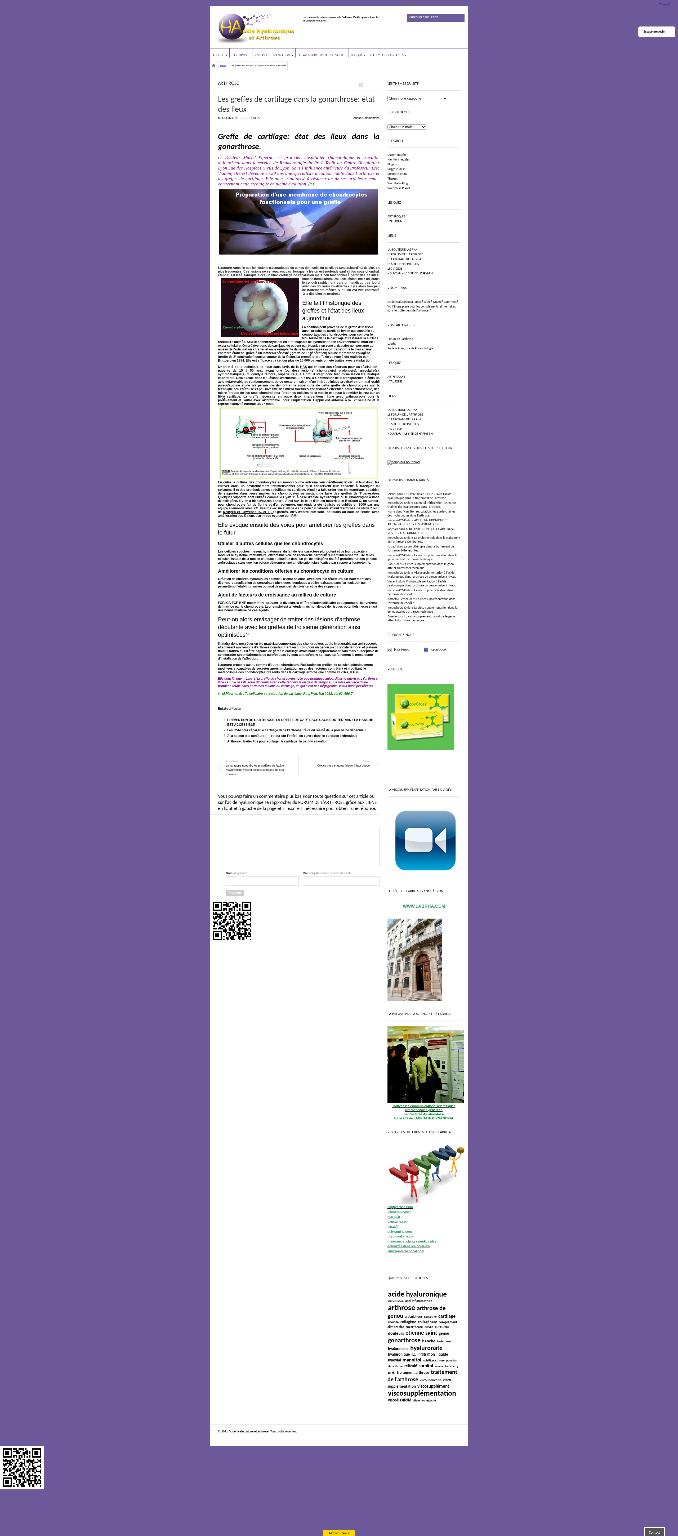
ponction (451, 1360)
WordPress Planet (398, 188)
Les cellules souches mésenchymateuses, (250, 551)
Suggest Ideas (396, 169)
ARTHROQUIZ (396, 216)
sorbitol (426, 1366)
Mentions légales (398, 159)
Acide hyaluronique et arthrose (214, 65)
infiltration (426, 1355)
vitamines (419, 1400)
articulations (413, 1317)
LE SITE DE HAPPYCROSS (403, 264)
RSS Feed (401, 650)
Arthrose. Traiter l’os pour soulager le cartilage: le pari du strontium (277, 741)
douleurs (396, 1334)
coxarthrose (414, 1327)
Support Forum (397, 174)
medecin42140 (228, 117)
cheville (393, 1322)
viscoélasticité (399, 1401)
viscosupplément (433, 1386)
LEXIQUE (357, 55)
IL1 (414, 1354)
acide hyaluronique (417, 1294)
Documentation (397, 155)
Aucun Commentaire (366, 117)
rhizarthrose (395, 1366)
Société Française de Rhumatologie (410, 348)
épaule (431, 1400)
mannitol (412, 1360)
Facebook (438, 650)
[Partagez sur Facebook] (361, 85)
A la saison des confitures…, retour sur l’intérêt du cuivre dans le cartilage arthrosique (292, 736)
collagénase (427, 1322)
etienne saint (421, 1333)
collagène (408, 1322)
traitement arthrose (413, 1373)
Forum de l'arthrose (400, 339)
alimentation (396, 1301)
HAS (303, 367)
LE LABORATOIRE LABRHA (404, 259)
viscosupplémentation (422, 1393)
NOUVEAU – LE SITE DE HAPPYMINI (410, 273)
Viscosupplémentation (272, 55)
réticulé (410, 1366)
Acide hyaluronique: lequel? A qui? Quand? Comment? (422, 302)
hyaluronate (426, 1348)
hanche (428, 1341)
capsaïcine (430, 1317)
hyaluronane (398, 1349)
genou (444, 1334)
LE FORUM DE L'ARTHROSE (405, 254)
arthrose (401, 1308)
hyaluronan (444, 1341)
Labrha (391, 343)
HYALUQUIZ (395, 221)
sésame (439, 1366)
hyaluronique (399, 1355)
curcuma (442, 1327)
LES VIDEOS (395, 268)
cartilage (447, 1316)
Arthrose (240, 55)
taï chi (391, 1373)
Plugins (392, 164)
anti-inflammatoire (418, 1301)
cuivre (429, 1327)
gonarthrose (404, 1341)
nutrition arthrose (434, 1360)
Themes (392, 178)
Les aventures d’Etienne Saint (320, 55)
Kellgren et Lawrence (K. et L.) (248, 512)
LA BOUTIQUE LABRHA (402, 249)
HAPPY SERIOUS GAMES (387, 55)
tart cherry (451, 1366)
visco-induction (430, 1380)
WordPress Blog (397, 183)
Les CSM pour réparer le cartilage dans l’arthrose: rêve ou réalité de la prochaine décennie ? (296, 730)
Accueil (218, 55)
